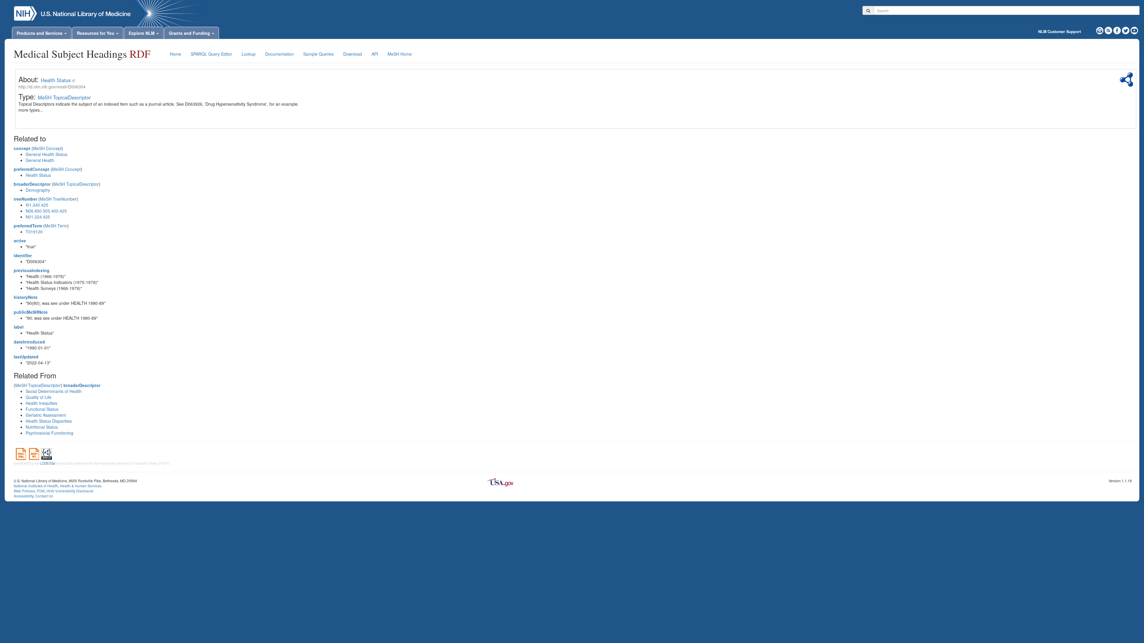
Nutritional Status (42, 427)
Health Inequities (41, 403)
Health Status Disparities (49, 421)
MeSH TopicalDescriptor (64, 97)
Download (352, 54)
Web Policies (24, 490)
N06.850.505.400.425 (46, 211)
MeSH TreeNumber (58, 199)
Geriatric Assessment (46, 415)
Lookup (249, 54)
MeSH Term (56, 226)
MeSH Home (400, 54)
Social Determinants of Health (54, 391)
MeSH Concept (47, 148)
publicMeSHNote (31, 312)
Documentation (279, 54)
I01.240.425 (37, 205)
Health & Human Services (81, 485)
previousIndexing (31, 270)
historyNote (26, 297)
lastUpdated (26, 357)
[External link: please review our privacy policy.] (1117, 30)
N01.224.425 (38, 217)
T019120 (34, 232)
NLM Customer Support (1059, 31)
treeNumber (25, 199)
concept (22, 148)
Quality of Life (39, 397)
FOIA (41, 490)
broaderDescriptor (32, 184)
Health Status (56, 80)
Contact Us (44, 495)
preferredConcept (31, 169)
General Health (40, 160)
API (375, 54)
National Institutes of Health (36, 485)
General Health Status (46, 154)
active (20, 241)
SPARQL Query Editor (211, 54)
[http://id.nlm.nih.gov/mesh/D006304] (73, 80)
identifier (23, 255)
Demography (38, 190)
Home (175, 54)
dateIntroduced (29, 342)
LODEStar (47, 463)
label (19, 327)
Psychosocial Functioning (49, 433)
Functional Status (42, 409)
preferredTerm (28, 226)
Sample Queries (318, 54)
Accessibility (23, 495)
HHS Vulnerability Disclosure (70, 490)
